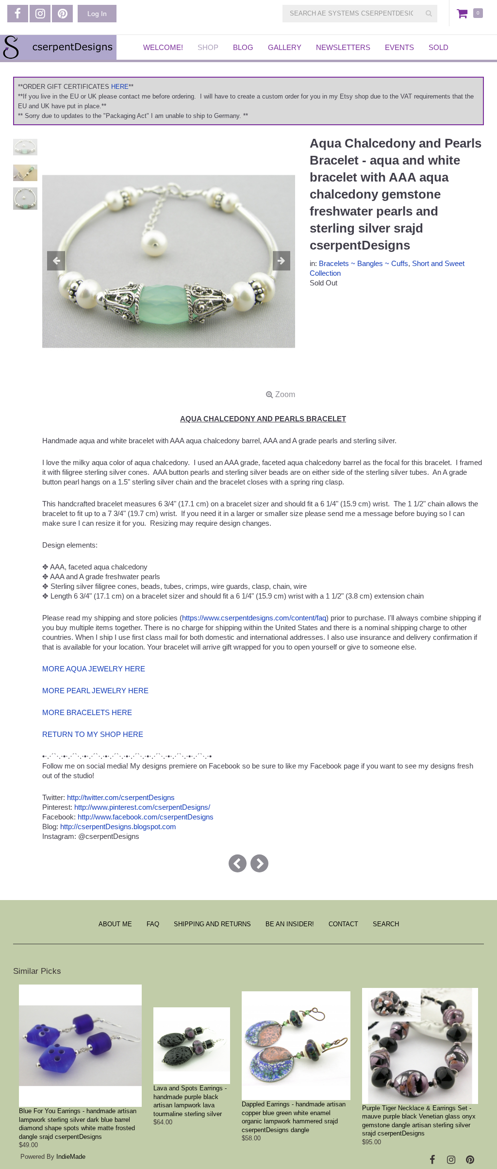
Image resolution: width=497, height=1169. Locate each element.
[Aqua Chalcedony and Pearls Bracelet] (168, 267)
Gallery (284, 47)
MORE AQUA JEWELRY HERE (93, 669)
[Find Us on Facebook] (17, 13)
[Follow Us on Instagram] (40, 13)
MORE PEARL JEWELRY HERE (95, 690)
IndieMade (70, 1156)
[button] (61, 261)
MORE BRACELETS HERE (87, 712)
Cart (464, 13)
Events (399, 47)
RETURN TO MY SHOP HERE (92, 734)
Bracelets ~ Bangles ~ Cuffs (363, 263)
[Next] (259, 863)
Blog (243, 47)
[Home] (64, 47)
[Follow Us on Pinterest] (62, 13)
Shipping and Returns (212, 924)
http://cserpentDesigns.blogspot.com (118, 826)
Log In (97, 13)
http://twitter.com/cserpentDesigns (121, 797)
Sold (438, 47)
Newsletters (343, 47)
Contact (343, 924)
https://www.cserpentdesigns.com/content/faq (254, 618)
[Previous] (238, 863)
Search (386, 924)
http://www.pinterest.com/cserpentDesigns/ (142, 807)
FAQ (153, 924)
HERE (120, 86)
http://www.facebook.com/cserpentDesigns (146, 817)
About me (115, 924)
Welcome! (163, 47)
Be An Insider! (289, 924)
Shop (208, 47)
